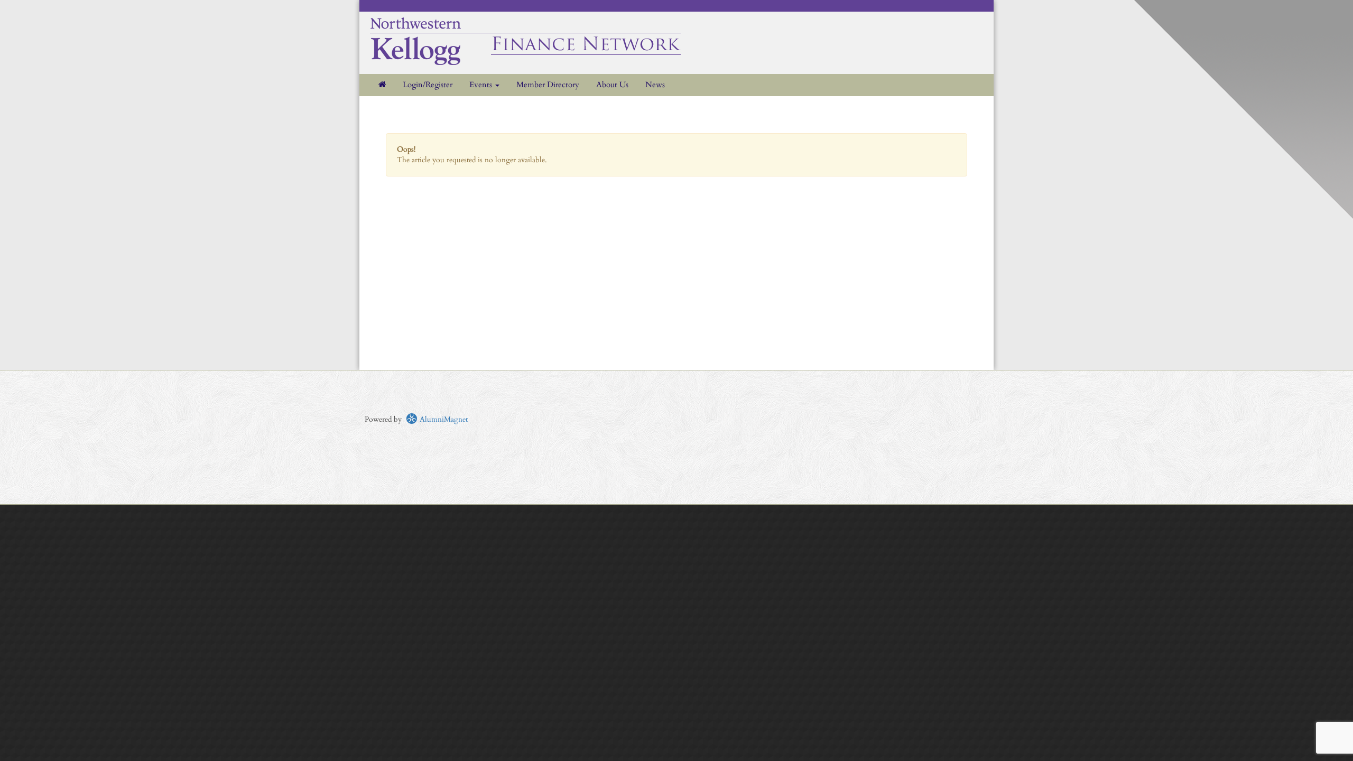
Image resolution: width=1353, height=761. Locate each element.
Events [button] (481, 84)
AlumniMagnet (443, 419)
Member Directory (547, 84)
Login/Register (427, 84)
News (655, 84)
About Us (612, 84)
